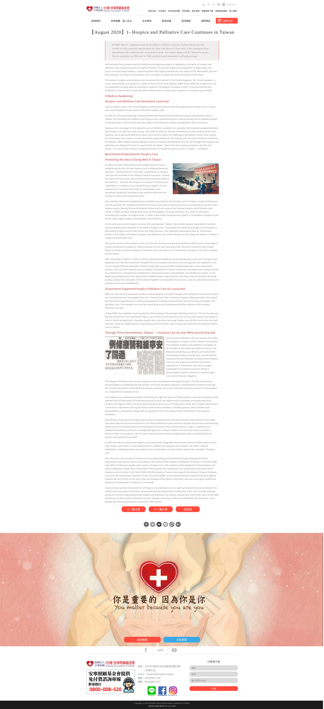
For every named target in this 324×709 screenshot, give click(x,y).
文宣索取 (181, 639)
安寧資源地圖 (174, 10)
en (223, 4)
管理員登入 (232, 4)
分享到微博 (159, 524)
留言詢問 (196, 10)
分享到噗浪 (171, 524)
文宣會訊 (162, 10)
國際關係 (206, 20)
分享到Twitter (152, 524)
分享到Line (165, 524)
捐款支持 (227, 20)
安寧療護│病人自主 (121, 20)
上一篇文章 (133, 509)
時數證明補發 (221, 10)
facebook (208, 4)
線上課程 (233, 10)
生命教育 (147, 20)
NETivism (168, 706)
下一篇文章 (160, 509)
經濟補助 (186, 20)
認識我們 (96, 20)
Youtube (176, 650)
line (213, 4)
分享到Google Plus (178, 524)
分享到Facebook (146, 524)
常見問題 (186, 10)
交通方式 (150, 670)
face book (148, 650)
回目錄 (188, 509)
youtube (218, 4)
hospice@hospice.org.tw (160, 674)
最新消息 (152, 10)
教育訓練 (166, 20)
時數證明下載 (207, 10)
